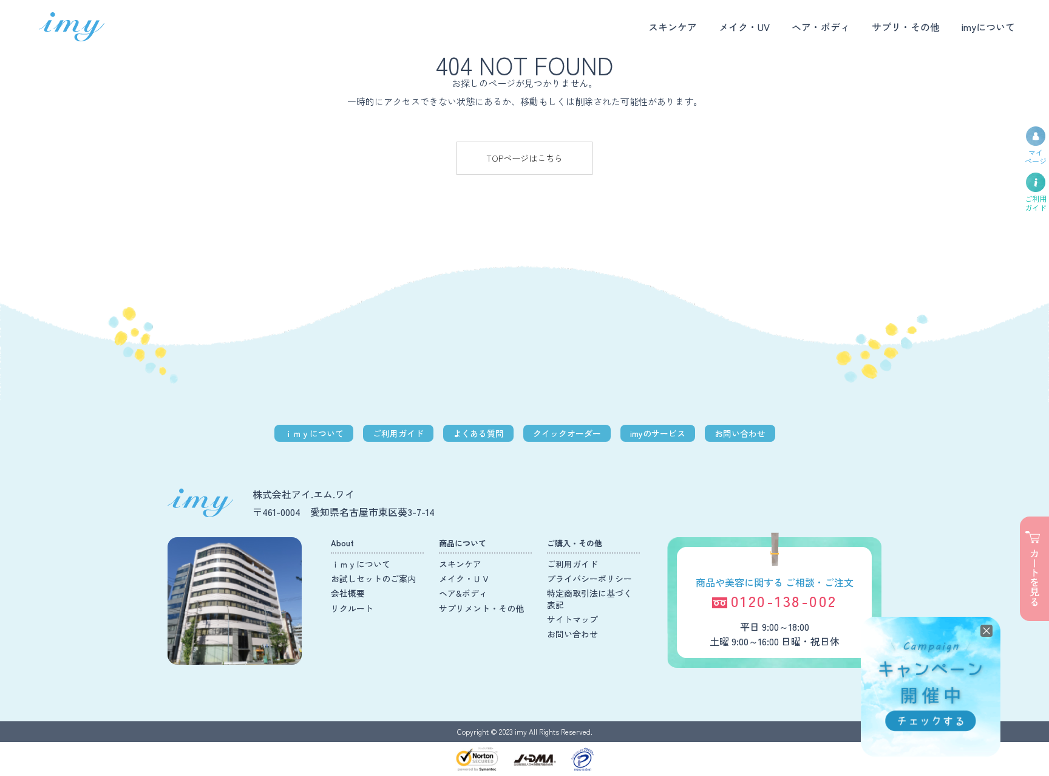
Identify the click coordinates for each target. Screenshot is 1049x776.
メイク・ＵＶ (464, 578)
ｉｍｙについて (314, 433)
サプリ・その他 (906, 26)
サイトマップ (572, 619)
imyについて (988, 26)
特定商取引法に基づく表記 (589, 598)
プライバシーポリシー (589, 578)
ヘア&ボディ (463, 593)
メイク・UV (744, 26)
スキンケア (672, 26)
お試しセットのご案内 (373, 578)
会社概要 (348, 593)
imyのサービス (657, 433)
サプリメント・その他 (481, 608)
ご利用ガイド (398, 433)
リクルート (352, 608)
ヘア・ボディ (821, 26)
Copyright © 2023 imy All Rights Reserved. (524, 731)
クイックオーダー (567, 433)
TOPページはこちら (524, 158)
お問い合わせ (740, 433)
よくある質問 (478, 433)
